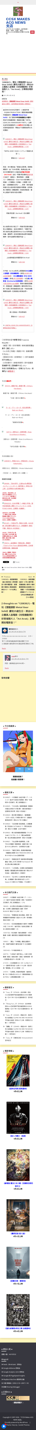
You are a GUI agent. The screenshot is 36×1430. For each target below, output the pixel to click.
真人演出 (5, 79)
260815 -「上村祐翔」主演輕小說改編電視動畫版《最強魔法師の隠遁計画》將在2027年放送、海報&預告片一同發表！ (19, 870)
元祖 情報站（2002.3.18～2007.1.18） (16, 1383)
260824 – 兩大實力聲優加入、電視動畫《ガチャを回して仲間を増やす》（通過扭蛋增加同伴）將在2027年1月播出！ (18, 817)
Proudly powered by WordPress (16, 1422)
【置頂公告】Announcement (23, 1038)
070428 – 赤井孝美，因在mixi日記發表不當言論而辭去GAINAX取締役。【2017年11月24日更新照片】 (18, 994)
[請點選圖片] (18, 1400)
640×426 (22, 218)
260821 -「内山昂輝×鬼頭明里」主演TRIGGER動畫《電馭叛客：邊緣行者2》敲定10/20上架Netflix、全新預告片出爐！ (18, 844)
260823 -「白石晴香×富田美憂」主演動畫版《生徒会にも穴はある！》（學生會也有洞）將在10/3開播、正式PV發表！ (18, 826)
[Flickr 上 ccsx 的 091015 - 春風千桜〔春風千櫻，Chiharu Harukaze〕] (18, 388)
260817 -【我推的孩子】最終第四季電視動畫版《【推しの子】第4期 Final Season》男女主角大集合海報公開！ (19, 861)
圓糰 (8, 1026)
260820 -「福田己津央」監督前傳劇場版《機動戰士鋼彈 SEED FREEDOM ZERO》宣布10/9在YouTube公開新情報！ (19, 852)
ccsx (13, 656)
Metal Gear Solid (23, 567)
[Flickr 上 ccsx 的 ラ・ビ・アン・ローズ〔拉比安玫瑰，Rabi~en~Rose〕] (18, 410)
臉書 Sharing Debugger (11, 1387)
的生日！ (11, 371)
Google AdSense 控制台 (11, 1368)
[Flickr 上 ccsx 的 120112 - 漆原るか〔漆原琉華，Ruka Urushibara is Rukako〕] (18, 434)
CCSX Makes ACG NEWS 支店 (18, 22)
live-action (13, 567)
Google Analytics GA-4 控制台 (13, 1372)
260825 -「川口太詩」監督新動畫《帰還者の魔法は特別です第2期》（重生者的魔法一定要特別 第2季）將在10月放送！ (19, 808)
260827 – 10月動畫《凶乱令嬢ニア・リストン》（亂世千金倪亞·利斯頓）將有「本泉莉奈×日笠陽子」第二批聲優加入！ (18, 799)
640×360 (22, 262)
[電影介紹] (18, 1086)
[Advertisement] (18, 54)
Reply (4, 648)
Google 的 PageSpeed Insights (14, 1376)
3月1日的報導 (17, 278)
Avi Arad (7, 567)
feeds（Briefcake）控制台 (12, 1364)
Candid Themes (24, 1425)
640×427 (22, 158)
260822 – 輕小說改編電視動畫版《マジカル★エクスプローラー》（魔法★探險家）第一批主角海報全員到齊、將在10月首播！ (19, 835)
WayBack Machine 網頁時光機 (13, 1379)
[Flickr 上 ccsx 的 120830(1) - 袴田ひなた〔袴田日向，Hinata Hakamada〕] (18, 463)
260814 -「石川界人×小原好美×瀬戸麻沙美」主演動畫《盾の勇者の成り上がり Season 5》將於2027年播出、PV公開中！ (18, 879)
